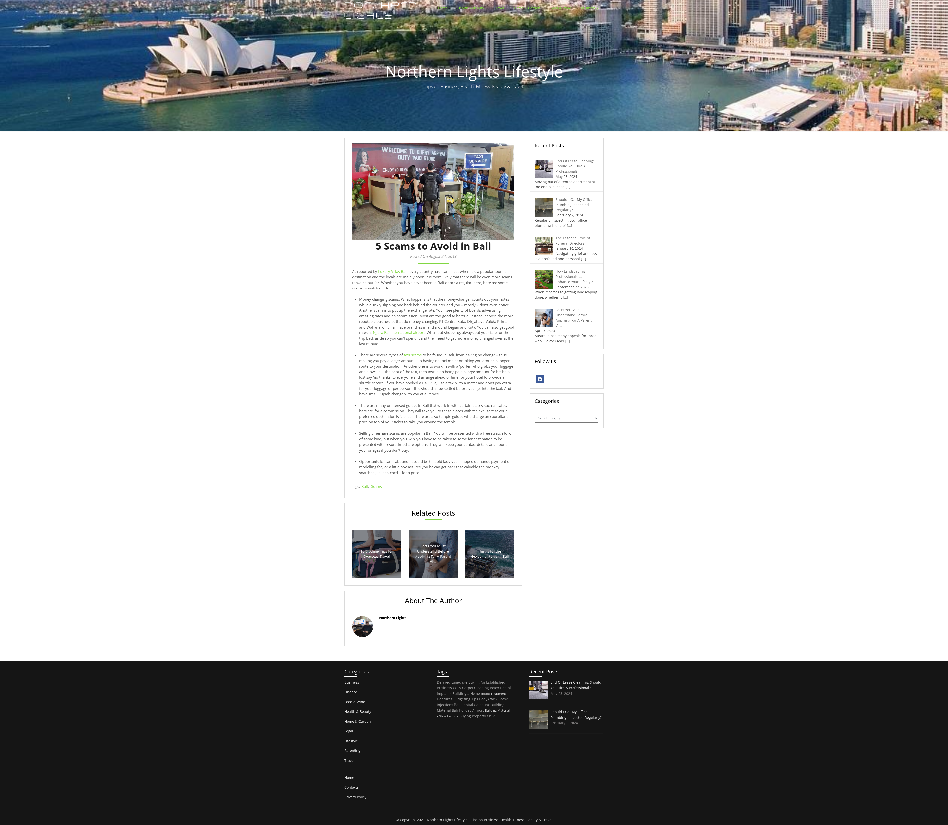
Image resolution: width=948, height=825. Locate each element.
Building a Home (466, 693)
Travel (499, 8)
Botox (494, 687)
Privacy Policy (355, 797)
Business (588, 8)
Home (443, 8)
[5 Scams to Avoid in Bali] (433, 191)
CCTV (457, 687)
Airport (478, 710)
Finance (350, 692)
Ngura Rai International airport (399, 332)
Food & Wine (560, 8)
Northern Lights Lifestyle (447, 819)
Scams (376, 486)
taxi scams (413, 354)
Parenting (352, 750)
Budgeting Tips (465, 699)
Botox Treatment (493, 693)
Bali (364, 486)
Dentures (444, 699)
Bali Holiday (461, 710)
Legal (348, 731)
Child (491, 716)
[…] (568, 187)
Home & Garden (527, 8)
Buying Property (472, 716)
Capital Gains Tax (475, 704)
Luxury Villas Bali (392, 271)
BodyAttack (488, 699)
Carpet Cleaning (475, 687)
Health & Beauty (470, 8)
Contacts (351, 787)
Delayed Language (452, 682)
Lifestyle (351, 741)
